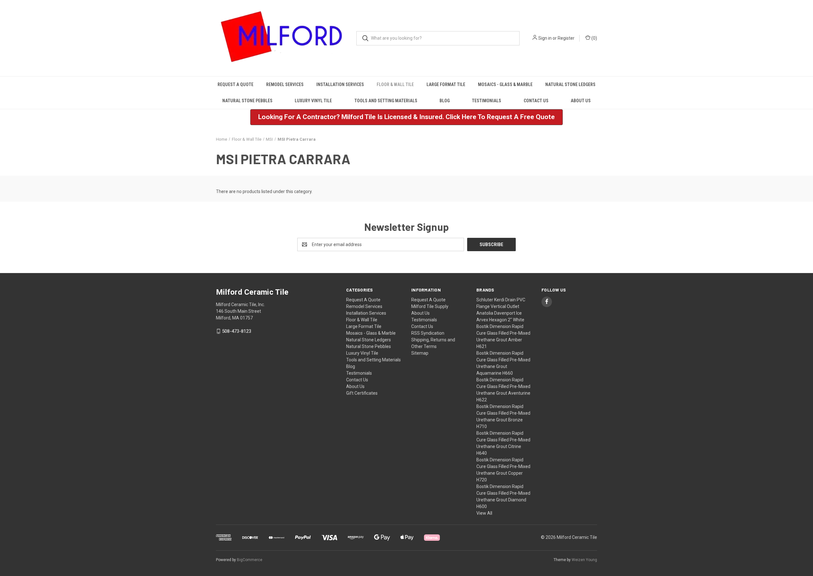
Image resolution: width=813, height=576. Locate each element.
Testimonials (486, 100)
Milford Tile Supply (429, 306)
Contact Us (536, 100)
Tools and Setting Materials (385, 100)
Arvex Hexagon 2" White (500, 319)
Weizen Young (584, 560)
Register (566, 38)
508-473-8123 (236, 331)
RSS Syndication (427, 333)
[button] (406, 117)
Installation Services (340, 84)
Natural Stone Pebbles (247, 100)
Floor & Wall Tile (395, 84)
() (593, 38)
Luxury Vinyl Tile (313, 100)
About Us (581, 100)
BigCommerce (249, 560)
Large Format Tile (446, 84)
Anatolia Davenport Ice (499, 313)
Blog (445, 100)
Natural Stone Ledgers (570, 84)
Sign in (545, 38)
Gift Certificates (362, 393)
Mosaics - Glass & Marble (505, 84)
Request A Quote (235, 84)
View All (484, 513)
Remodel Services (285, 84)
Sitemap (419, 353)
